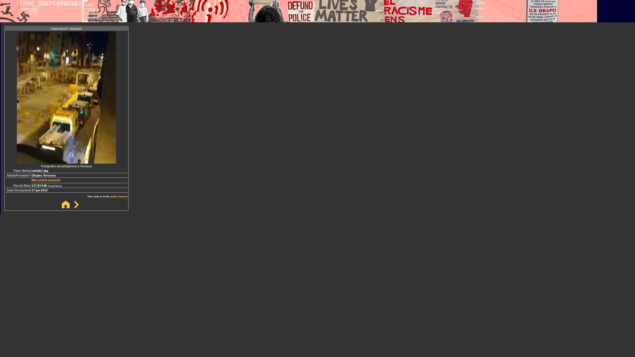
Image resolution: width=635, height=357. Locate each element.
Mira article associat (46, 180)
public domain (118, 196)
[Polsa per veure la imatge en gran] (66, 162)
